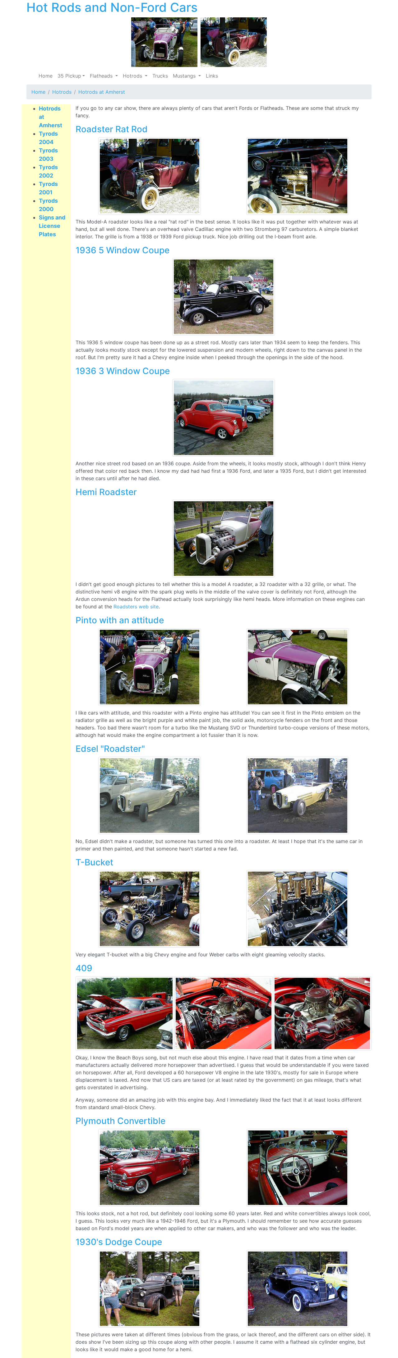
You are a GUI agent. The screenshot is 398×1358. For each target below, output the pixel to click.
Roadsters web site (136, 606)
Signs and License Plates (52, 225)
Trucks (160, 76)
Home (46, 76)
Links (212, 76)
